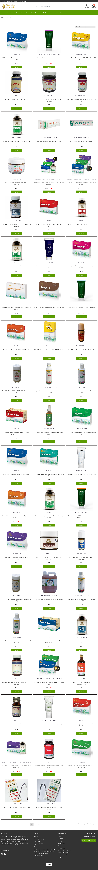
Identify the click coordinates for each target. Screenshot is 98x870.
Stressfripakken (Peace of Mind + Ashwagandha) (16, 762)
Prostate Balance (81, 637)
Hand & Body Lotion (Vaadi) (81, 304)
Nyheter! (47, 12)
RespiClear (81, 678)
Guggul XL (49, 304)
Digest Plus (16, 262)
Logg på (60, 838)
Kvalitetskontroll (62, 855)
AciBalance (16, 54)
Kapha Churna (16, 387)
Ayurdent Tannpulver (16, 179)
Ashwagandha (16, 137)
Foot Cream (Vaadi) (49, 262)
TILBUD (42, 12)
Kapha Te (16, 429)
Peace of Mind (16, 554)
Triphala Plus (81, 762)
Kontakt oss (61, 843)
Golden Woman (16, 304)
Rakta (16, 678)
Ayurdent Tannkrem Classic (49, 137)
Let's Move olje (49, 429)
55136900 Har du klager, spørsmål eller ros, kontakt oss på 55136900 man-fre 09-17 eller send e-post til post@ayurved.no (44, 850)
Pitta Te (49, 637)
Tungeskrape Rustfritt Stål (16, 803)
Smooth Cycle (81, 720)
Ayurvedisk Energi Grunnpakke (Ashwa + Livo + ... (49, 179)
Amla (16, 95)
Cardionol (81, 220)
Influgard (49, 345)
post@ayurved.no (38, 855)
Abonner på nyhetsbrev (88, 840)
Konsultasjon (61, 848)
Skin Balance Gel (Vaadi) (49, 720)
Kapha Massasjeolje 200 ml (49, 387)
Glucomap (81, 262)
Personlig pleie (14, 12)
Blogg (59, 857)
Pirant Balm (49, 554)
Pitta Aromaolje (81, 554)
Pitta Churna (16, 595)
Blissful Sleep (16, 220)
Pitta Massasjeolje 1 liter (49, 595)
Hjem (2, 17)
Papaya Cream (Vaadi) (81, 512)
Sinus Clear (16, 720)
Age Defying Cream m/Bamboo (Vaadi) (49, 54)
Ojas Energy (16, 512)
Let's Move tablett (81, 429)
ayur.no (5, 836)
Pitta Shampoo (16, 637)
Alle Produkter (34, 12)
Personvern (61, 836)
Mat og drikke (24, 12)
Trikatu (49, 762)
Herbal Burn (16, 345)
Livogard (16, 470)
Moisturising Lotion (81, 470)
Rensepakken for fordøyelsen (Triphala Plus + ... (49, 678)
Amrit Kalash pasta (49, 95)
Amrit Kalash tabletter (81, 95)
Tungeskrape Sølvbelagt (49, 803)
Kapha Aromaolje (81, 345)
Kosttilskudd (4, 12)
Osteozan (49, 512)
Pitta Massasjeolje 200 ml (81, 595)
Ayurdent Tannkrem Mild (81, 137)
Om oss (60, 841)
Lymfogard (49, 470)
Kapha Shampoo (81, 387)
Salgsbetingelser (62, 846)
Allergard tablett (81, 54)
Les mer (16, 67)
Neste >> (40, 824)
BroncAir (49, 220)
